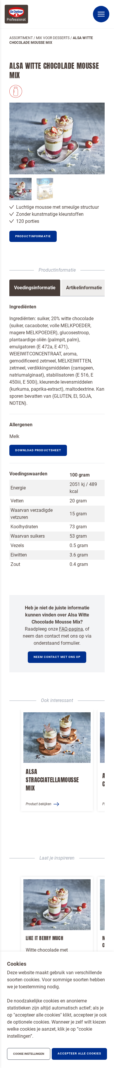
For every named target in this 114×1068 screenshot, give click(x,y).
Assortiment (21, 38)
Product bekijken (38, 804)
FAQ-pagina (71, 629)
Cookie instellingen (28, 1054)
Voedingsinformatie (35, 287)
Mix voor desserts (53, 38)
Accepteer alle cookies (79, 1053)
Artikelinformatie (84, 287)
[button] (33, 236)
